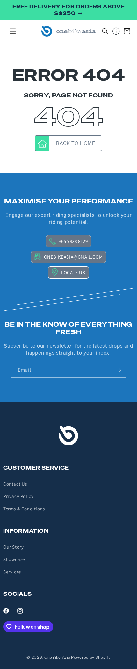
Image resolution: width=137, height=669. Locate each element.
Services (12, 572)
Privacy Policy (18, 496)
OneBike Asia (57, 657)
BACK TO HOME (75, 143)
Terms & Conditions (24, 509)
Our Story (13, 547)
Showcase (14, 559)
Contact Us (15, 484)
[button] (13, 31)
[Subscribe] (119, 370)
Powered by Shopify (91, 657)
